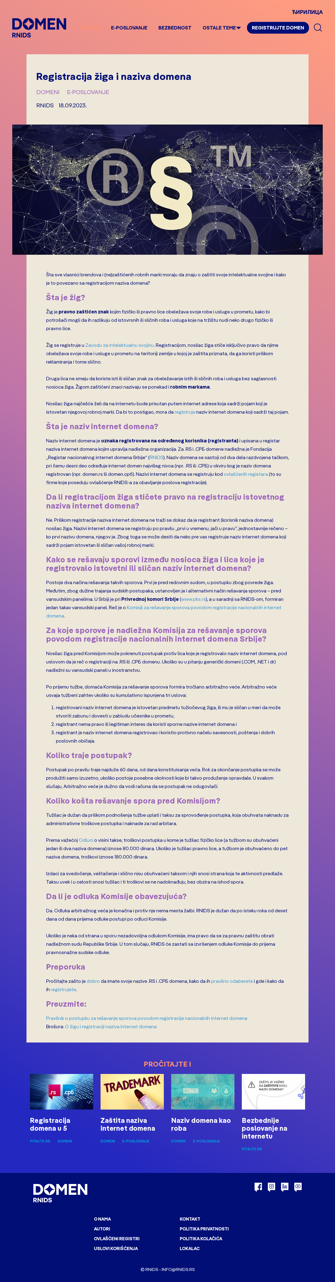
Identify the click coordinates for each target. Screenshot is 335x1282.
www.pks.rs (193, 599)
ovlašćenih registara (246, 474)
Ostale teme (219, 28)
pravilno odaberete (232, 981)
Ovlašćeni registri (117, 1238)
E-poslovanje (129, 28)
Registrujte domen (278, 28)
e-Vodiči (89, 28)
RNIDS (156, 457)
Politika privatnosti (204, 1229)
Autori (102, 1229)
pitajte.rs (40, 1141)
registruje (185, 412)
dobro (93, 981)
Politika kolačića (201, 1238)
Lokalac (190, 1248)
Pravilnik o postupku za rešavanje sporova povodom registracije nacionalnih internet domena (146, 1018)
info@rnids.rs (178, 1269)
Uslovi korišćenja (116, 1248)
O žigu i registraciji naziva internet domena (111, 1026)
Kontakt (190, 1219)
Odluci (86, 840)
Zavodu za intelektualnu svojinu (119, 345)
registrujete (63, 989)
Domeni (48, 92)
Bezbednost (175, 28)
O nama (102, 1219)
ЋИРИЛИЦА (307, 12)
